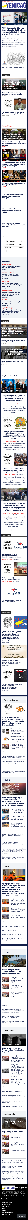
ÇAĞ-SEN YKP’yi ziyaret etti (9, 930)
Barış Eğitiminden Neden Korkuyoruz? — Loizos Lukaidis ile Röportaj (13, 341)
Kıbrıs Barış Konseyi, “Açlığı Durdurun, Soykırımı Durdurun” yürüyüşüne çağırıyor (14, 470)
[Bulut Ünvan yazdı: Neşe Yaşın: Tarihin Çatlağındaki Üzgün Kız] (14, 1040)
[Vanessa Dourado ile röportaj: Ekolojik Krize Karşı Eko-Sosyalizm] (14, 84)
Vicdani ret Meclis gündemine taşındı (12, 767)
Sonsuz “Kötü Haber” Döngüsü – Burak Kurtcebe (12, 302)
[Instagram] (4, 1196)
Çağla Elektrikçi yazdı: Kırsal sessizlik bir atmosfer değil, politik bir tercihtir (11, 294)
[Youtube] (23, 1196)
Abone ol (22, 1216)
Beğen (21, 241)
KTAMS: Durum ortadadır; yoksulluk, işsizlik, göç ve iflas (12, 939)
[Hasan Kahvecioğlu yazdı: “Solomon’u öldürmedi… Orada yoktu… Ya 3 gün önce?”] (5, 1081)
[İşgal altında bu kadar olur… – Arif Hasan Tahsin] (5, 1137)
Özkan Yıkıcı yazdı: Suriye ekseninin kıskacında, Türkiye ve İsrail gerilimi (12, 285)
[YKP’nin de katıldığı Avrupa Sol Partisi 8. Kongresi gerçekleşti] (14, 569)
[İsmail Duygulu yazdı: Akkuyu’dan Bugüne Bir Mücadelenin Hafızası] (14, 961)
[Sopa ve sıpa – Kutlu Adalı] (14, 1123)
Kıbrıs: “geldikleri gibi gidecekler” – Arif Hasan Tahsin (17, 1144)
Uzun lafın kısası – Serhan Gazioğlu (13, 68)
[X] (18, 1196)
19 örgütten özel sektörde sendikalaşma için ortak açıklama (17, 910)
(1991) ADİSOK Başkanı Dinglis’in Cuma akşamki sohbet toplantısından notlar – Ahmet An (13, 1178)
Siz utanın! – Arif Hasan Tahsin (17, 1151)
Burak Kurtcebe (7, 300)
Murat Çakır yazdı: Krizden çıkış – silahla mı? (16, 987)
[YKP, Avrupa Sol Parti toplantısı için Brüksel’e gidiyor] (14, 591)
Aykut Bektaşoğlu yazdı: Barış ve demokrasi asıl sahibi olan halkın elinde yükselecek (12, 311)
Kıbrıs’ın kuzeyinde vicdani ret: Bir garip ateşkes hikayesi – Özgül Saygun (17, 746)
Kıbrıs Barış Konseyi (10, 474)
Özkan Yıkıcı (6, 281)
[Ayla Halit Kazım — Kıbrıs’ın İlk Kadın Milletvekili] (14, 352)
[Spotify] (6, 1196)
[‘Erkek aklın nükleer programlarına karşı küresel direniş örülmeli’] (14, 104)
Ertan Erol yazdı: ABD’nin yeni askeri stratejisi (12, 1004)
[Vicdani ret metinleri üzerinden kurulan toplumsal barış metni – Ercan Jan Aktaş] (5, 731)
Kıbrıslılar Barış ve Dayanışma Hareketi (13, 403)
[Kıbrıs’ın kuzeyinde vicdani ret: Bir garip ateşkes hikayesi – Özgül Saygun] (5, 746)
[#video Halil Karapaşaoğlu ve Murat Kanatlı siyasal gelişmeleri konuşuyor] (14, 134)
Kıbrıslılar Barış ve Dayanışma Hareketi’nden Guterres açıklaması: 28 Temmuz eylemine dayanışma (14, 397)
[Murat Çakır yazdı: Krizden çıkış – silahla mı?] (5, 986)
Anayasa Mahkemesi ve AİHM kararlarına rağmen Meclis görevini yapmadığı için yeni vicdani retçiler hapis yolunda (13, 721)
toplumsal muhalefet (10, 441)
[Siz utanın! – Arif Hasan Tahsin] (5, 1151)
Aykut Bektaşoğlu (7, 307)
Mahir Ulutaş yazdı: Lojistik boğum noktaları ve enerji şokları (11, 1016)
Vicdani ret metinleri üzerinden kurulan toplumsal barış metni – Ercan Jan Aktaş (17, 731)
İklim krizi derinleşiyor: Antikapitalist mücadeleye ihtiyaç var (17, 825)
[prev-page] (2, 50)
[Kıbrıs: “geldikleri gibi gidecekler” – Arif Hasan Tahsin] (5, 1144)
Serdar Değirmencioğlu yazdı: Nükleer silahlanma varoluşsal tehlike (17, 994)
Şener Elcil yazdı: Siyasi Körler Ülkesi (12, 1106)
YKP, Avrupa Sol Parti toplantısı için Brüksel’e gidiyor (12, 601)
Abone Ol (21, 251)
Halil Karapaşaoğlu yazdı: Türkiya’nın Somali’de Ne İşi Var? (10, 275)
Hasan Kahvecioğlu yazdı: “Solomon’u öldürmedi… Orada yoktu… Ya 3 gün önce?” (17, 1082)
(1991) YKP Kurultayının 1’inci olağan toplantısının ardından (12, 1166)
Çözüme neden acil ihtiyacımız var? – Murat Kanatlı (11, 266)
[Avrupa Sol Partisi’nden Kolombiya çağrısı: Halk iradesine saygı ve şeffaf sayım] (14, 545)
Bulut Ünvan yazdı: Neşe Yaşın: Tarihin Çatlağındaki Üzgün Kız (13, 1050)
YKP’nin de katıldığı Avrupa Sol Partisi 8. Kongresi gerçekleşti (11, 578)
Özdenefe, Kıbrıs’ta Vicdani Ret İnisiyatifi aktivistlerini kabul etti (13, 771)
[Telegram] (9, 1196)
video (4, 146)
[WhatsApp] (21, 1196)
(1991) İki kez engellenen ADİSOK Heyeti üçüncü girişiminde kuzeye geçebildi (13, 1172)
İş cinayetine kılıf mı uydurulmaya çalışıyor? (17, 916)
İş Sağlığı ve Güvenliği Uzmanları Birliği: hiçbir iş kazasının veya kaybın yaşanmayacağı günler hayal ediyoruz (17, 901)
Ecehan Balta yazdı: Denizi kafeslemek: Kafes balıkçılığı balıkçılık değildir (17, 980)
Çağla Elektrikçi (7, 290)
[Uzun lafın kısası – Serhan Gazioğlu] (14, 58)
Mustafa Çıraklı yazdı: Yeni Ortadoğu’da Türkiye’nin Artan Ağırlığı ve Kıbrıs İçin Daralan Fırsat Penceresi (17, 1058)
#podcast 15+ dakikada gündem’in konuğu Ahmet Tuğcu (11, 210)
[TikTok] (11, 1196)
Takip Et (21, 244)
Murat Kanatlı (6, 264)
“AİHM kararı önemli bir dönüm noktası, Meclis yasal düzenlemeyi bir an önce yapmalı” (17, 739)
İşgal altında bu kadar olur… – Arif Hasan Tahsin (17, 1137)
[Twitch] (16, 1196)
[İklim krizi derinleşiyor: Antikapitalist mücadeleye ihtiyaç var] (5, 824)
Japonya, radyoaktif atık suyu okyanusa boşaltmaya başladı (18, 818)
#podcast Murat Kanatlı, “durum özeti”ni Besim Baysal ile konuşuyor (13, 225)
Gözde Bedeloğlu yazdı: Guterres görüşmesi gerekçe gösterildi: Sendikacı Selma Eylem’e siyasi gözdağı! (13, 1011)
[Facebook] (2, 1196)
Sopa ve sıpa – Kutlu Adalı (12, 1132)
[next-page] (6, 50)
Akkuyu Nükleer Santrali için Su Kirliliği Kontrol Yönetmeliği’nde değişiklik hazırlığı (12, 836)
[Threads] (6, 1198)
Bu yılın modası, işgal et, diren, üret (12, 934)
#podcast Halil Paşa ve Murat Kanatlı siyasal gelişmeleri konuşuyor (12, 196)
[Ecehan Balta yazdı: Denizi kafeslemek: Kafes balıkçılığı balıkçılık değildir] (5, 979)
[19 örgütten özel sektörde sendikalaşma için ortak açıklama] (5, 909)
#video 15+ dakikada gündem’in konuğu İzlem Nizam (13, 184)
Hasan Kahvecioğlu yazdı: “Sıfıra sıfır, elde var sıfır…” (12, 1101)
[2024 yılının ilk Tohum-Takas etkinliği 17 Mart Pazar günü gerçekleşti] (5, 811)
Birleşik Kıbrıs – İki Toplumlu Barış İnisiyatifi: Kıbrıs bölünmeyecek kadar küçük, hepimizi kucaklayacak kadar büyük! (14, 435)
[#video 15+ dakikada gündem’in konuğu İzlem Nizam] (14, 176)
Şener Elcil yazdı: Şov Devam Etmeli (12, 1091)
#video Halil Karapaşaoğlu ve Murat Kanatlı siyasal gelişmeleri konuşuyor (14, 143)
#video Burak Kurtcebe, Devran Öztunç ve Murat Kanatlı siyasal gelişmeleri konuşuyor (13, 164)
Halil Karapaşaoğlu (8, 272)
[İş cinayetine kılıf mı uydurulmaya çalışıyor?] (5, 916)
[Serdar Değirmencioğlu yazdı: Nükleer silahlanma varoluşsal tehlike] (5, 994)
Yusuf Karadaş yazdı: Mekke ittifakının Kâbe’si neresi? (13, 1022)
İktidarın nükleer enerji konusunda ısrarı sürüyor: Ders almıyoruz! (13, 857)
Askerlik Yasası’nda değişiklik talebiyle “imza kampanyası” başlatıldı (13, 762)
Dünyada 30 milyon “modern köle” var (13, 926)
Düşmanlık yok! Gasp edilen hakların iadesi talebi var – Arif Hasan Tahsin (12, 1161)
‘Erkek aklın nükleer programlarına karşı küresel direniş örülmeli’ (13, 113)
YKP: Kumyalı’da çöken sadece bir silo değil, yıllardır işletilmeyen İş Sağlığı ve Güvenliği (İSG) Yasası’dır (12, 686)
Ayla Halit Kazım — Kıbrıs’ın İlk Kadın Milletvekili (12, 362)
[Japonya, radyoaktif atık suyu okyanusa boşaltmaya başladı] (5, 817)
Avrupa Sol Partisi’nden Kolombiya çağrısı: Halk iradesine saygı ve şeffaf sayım (12, 555)
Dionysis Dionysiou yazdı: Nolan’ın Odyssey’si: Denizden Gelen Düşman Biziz (13, 1096)
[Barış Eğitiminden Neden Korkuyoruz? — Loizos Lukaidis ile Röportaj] (14, 331)
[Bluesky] (2, 1198)
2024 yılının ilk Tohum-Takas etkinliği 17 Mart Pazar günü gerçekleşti (17, 811)
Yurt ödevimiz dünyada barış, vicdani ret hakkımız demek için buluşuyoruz (13, 756)
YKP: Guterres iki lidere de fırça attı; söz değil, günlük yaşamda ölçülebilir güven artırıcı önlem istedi (14, 31)
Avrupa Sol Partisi (7, 559)
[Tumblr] (14, 1196)
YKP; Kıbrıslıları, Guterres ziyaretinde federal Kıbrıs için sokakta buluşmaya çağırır (11, 662)
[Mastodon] (4, 1198)
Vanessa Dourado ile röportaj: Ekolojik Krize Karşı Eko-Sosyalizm (12, 93)
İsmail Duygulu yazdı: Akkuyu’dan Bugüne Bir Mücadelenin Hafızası (11, 972)
